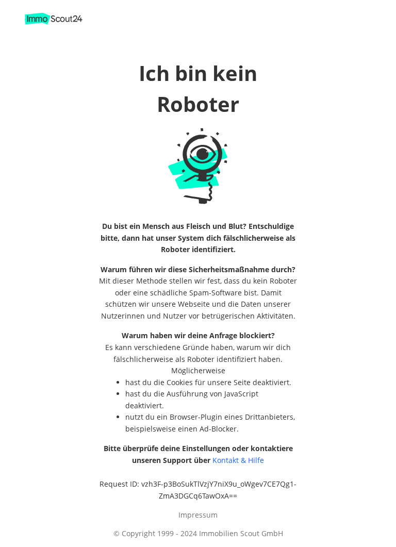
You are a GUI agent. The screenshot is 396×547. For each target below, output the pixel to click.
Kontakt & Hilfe (238, 460)
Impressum (198, 515)
